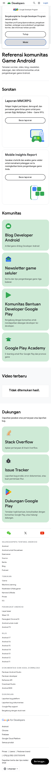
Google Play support (10, 706)
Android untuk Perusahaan (12, 550)
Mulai (25, 42)
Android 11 (6, 661)
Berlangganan (41, 761)
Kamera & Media (8, 592)
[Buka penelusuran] (34, 2)
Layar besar (6, 611)
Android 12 (6, 657)
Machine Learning (9, 584)
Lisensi (12, 752)
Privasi (4, 596)
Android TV (6, 627)
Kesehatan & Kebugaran (11, 588)
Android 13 (6, 653)
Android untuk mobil (10, 623)
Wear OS (5, 615)
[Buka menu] (3, 3)
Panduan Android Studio (11, 672)
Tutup (25, 34)
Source (5, 558)
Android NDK (7, 688)
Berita (4, 562)
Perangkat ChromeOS (10, 619)
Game (4, 581)
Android (5, 546)
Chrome (5, 730)
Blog (3, 566)
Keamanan (6, 554)
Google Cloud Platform (11, 738)
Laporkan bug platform (11, 698)
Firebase (5, 734)
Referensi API (7, 680)
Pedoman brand (23, 752)
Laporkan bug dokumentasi (12, 702)
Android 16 (6, 641)
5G (3, 600)
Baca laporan (25, 120)
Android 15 (6, 645)
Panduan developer (9, 676)
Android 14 (6, 649)
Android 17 (6, 637)
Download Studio (8, 684)
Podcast (5, 570)
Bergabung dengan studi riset (13, 710)
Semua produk (8, 742)
